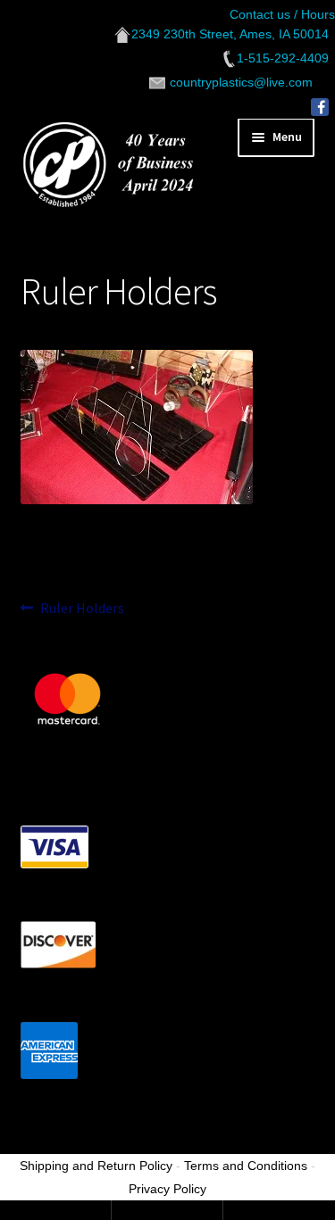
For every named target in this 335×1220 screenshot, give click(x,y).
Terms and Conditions (245, 1165)
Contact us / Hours (282, 14)
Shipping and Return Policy (96, 1165)
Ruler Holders (81, 609)
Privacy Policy (167, 1189)
